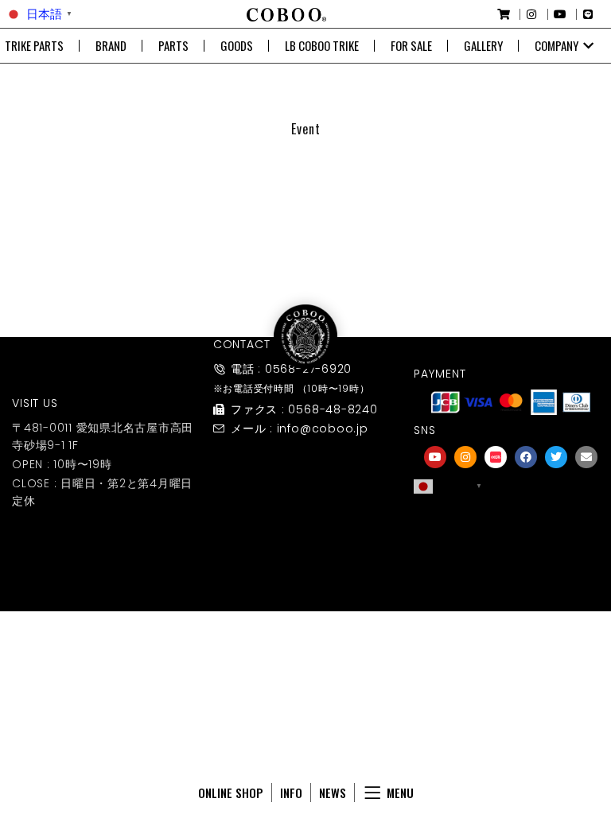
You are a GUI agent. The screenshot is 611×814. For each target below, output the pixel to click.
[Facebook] (526, 457)
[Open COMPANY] (588, 46)
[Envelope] (586, 457)
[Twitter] (556, 457)
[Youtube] (435, 457)
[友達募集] (511, 520)
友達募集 (510, 542)
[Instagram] (465, 457)
